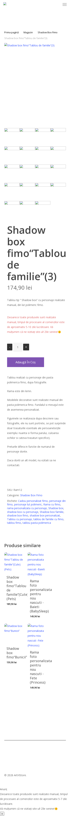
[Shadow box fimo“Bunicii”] (14, 634)
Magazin (28, 32)
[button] (65, 4)
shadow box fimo (17, 515)
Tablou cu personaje (19, 519)
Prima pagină (11, 32)
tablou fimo (14, 522)
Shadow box (55, 508)
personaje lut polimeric (28, 504)
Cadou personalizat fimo (33, 501)
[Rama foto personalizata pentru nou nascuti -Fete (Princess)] (38, 636)
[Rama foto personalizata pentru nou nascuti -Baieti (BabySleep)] (38, 564)
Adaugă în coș (25, 362)
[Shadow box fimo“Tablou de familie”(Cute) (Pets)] (14, 562)
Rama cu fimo (51, 504)
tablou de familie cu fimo (48, 519)
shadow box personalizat (45, 515)
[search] (43, 4)
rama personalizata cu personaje (27, 508)
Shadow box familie (51, 512)
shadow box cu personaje (22, 512)
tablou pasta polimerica (37, 522)
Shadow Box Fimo (47, 32)
